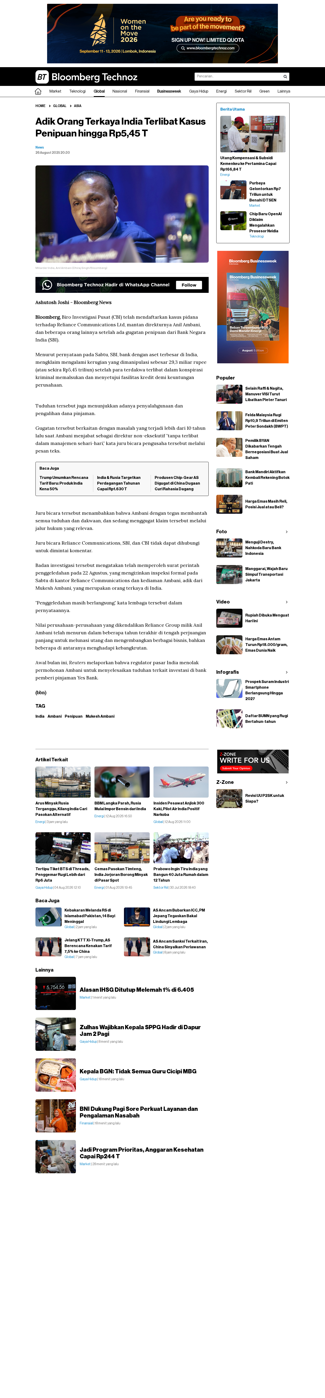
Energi (221, 91)
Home (40, 106)
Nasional (120, 91)
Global (99, 91)
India (39, 716)
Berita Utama (232, 109)
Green (264, 91)
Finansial (142, 91)
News (39, 147)
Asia (77, 106)
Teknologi (77, 91)
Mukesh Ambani (100, 716)
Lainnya (284, 91)
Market (55, 91)
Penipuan (74, 716)
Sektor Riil (243, 91)
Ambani (55, 716)
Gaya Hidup (198, 91)
